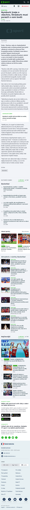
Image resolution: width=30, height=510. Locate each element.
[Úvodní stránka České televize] (7, 444)
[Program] (18, 6)
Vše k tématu (25, 231)
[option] (5, 465)
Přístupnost (19, 507)
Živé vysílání (4, 473)
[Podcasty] (14, 6)
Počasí (3, 485)
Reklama (18, 473)
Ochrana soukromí (10, 507)
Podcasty (3, 482)
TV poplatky (4, 476)
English (3, 507)
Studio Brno (19, 476)
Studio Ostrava (19, 479)
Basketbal (4, 10)
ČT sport (3, 19)
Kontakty (18, 494)
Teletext (3, 479)
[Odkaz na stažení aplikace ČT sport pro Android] (16, 415)
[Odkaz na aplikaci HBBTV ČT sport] (5, 419)
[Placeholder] (15, 31)
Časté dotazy (19, 491)
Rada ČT (18, 482)
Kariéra (17, 485)
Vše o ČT (3, 494)
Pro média (18, 470)
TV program (4, 470)
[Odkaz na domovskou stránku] (7, 2)
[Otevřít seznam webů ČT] (28, 2)
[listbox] (15, 465)
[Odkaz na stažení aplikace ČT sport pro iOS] (5, 415)
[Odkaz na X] (9, 437)
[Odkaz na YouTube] (13, 437)
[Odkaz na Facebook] (6, 437)
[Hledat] (24, 2)
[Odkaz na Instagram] (2, 437)
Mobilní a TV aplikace (6, 491)
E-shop (3, 488)
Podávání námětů (20, 488)
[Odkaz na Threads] (16, 437)
